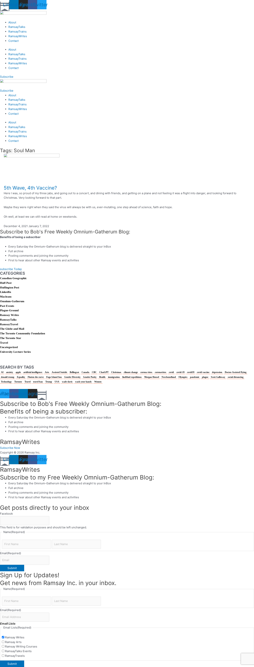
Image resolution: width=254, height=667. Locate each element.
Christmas (116, 372)
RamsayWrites (17, 36)
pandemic (194, 377)
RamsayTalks (16, 27)
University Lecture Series (15, 351)
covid (171, 372)
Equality (21, 377)
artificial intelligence (32, 372)
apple (18, 372)
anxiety (9, 372)
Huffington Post (9, 287)
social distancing (235, 377)
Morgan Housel (151, 377)
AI (2, 372)
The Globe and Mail (12, 328)
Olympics (183, 377)
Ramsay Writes (9, 315)
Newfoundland (169, 377)
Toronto (18, 381)
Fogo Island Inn (54, 377)
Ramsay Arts (13, 642)
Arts (47, 372)
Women (98, 381)
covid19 (190, 372)
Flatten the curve (36, 377)
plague (205, 377)
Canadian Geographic (13, 278)
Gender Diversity (72, 377)
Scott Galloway (218, 377)
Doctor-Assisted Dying (235, 372)
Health (102, 377)
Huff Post (6, 282)
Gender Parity (90, 377)
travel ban (38, 381)
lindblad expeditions (132, 377)
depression (217, 372)
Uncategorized (9, 347)
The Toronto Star (10, 338)
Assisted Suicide (59, 372)
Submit (12, 568)
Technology (6, 381)
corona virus (146, 372)
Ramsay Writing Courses (21, 646)
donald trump (7, 377)
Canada (85, 372)
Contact (13, 41)
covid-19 (180, 372)
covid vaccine (203, 372)
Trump (48, 381)
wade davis (67, 381)
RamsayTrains (17, 31)
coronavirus (160, 372)
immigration (114, 377)
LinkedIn (5, 291)
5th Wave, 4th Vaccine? (30, 188)
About (12, 22)
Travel (4, 342)
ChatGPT (104, 372)
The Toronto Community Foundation (22, 333)
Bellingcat (74, 372)
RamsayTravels (15, 656)
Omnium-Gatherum (12, 301)
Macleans (6, 296)
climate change (131, 372)
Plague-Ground (9, 310)
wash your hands (83, 381)
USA (57, 381)
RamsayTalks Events (18, 651)
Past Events (7, 305)
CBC (94, 372)
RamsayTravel (9, 324)
